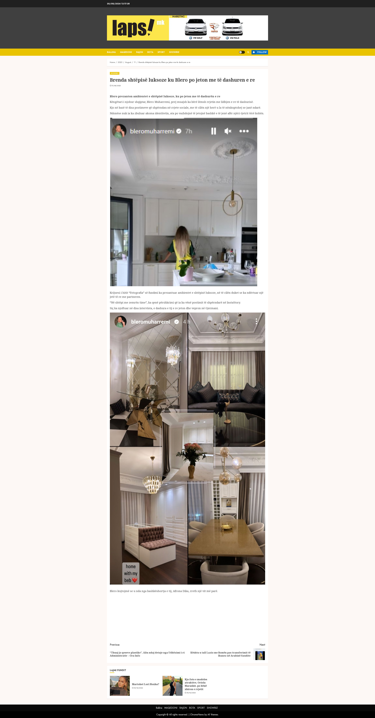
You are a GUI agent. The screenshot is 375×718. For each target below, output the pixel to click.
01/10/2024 (138, 688)
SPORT (161, 52)
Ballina (111, 52)
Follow (262, 52)
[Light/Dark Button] (242, 52)
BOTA (150, 52)
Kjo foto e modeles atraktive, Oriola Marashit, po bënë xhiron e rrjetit (196, 684)
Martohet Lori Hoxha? (145, 684)
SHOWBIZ (174, 52)
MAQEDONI (126, 52)
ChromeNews (197, 714)
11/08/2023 (116, 86)
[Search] (248, 52)
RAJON (139, 52)
